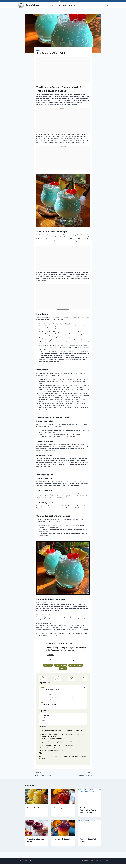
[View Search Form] (107, 5)
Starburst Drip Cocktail (62, 839)
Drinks (38, 50)
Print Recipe (50, 654)
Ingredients (43, 679)
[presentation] (36, 796)
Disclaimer (85, 860)
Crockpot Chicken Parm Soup (42, 774)
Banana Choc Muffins (85, 774)
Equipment (57, 679)
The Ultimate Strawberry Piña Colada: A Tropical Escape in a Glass (89, 810)
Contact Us (71, 5)
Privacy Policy (104, 860)
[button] (84, 687)
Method (71, 679)
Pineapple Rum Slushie (35, 808)
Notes (84, 679)
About (65, 5)
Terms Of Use (94, 860)
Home (53, 5)
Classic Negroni (59, 808)
